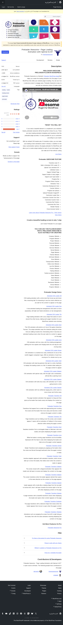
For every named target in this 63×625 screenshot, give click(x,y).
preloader (4, 99)
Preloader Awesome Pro (54, 527)
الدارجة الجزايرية (53, 613)
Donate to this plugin (14, 161)
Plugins (44, 591)
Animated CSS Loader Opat (53, 325)
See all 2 (4, 86)
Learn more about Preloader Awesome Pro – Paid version (45, 212)
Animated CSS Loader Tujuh (53, 361)
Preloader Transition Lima (54, 435)
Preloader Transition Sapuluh (53, 483)
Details (58, 60)
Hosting (59, 591)
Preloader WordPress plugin (51, 76)
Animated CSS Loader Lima (53, 340)
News (59, 588)
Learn (29, 585)
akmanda (36, 571)
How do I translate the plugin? (52, 552)
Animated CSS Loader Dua (53, 306)
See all (3, 132)
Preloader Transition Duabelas (52, 501)
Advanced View (15, 103)
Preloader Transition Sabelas (53, 493)
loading (4, 89)
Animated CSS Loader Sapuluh (52, 387)
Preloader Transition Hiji (54, 395)
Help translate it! (19, 11)
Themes (44, 588)
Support (4, 60)
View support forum (14, 147)
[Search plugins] (45, 16)
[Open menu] (2, 2)
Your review (16, 132)
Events (13, 588)
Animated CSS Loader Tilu (54, 314)
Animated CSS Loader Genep (53, 350)
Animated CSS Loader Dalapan (52, 371)
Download (5, 52)
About (59, 585)
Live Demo (58, 154)
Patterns (43, 593)
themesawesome (48, 54)
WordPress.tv (26, 593)
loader (8, 89)
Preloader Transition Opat (54, 427)
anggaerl (55, 575)
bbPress (58, 604)
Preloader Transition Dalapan (53, 466)
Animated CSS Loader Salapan (52, 379)
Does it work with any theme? (52, 543)
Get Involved (11, 585)
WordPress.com (56, 598)
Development (40, 60)
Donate (12, 591)
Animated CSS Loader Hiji (54, 296)
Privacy (59, 593)
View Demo (58, 215)
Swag (13, 593)
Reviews (50, 60)
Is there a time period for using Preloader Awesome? (46, 538)
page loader (5, 96)
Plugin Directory (57, 7)
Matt (59, 601)
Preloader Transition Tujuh (54, 456)
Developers (27, 591)
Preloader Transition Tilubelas (53, 512)
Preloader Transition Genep (53, 445)
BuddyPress (57, 606)
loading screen (5, 93)
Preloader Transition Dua (54, 406)
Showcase (43, 585)
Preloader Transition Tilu (54, 416)
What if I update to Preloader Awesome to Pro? (47, 548)
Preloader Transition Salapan (53, 474)
